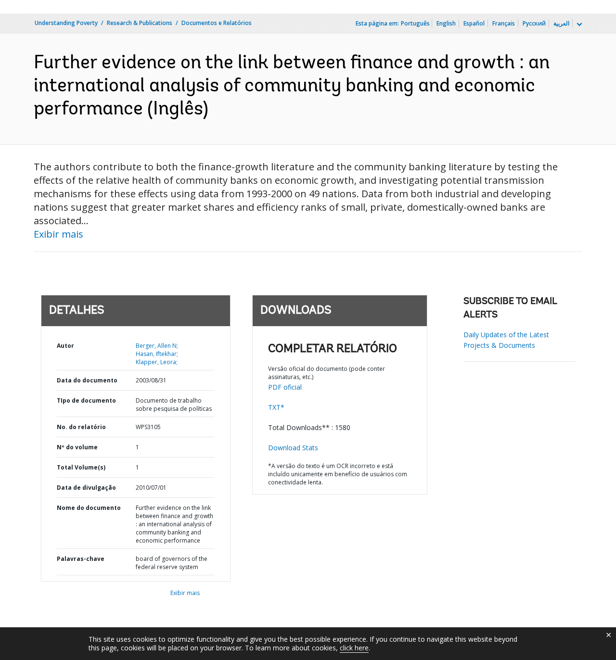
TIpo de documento (86, 400)
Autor (65, 346)
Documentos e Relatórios (216, 23)
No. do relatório (81, 427)
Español (474, 23)
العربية (561, 23)
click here (354, 647)
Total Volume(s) (81, 467)
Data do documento (87, 380)
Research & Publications (139, 23)
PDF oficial (285, 387)
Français (503, 23)
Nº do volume (77, 447)
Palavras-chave (80, 559)
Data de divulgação (86, 487)
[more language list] (578, 24)
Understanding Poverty (66, 23)
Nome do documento (89, 508)
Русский (534, 23)
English (446, 23)
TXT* (276, 407)
